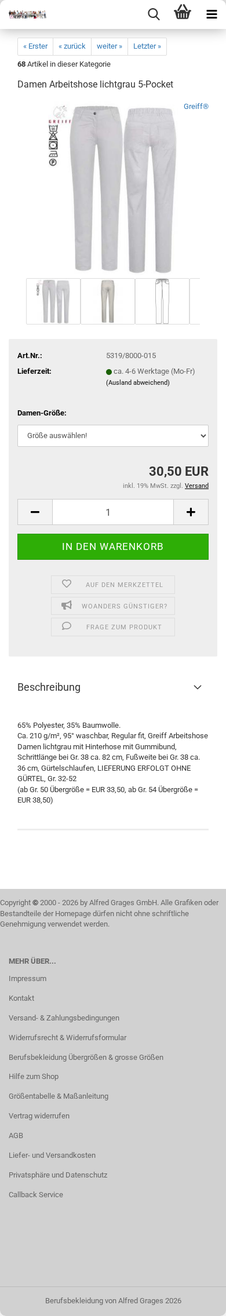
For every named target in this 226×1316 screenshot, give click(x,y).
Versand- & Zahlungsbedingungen (64, 1018)
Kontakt (21, 998)
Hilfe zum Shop (34, 1076)
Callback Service (36, 1194)
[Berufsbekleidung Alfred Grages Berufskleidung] (23, 14)
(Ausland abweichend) (138, 383)
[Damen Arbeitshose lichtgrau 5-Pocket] (113, 188)
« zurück (72, 46)
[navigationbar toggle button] (211, 14)
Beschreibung (49, 687)
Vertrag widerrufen (39, 1115)
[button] (34, 512)
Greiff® (196, 106)
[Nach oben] (194, 1299)
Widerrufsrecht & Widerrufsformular (67, 1037)
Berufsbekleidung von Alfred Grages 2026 (113, 1300)
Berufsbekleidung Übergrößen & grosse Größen (86, 1057)
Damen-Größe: (42, 413)
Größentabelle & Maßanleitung (58, 1096)
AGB (16, 1135)
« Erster (35, 46)
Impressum (27, 978)
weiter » (109, 46)
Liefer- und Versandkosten (52, 1155)
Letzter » (147, 46)
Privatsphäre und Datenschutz (58, 1175)
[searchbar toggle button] (153, 14)
